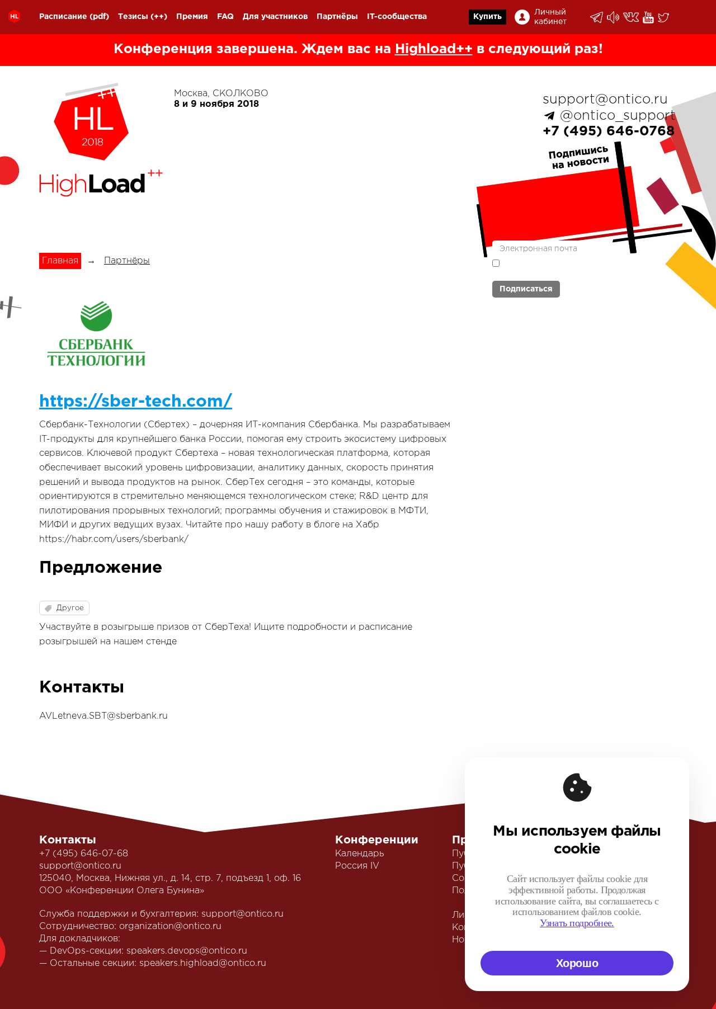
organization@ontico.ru (170, 926)
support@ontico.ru (605, 99)
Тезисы (133, 16)
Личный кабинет (550, 17)
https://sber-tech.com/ (135, 401)
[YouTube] (649, 17)
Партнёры (337, 16)
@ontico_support (618, 116)
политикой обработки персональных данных (559, 268)
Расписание (63, 16)
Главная (60, 261)
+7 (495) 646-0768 (609, 131)
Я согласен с (559, 268)
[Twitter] (664, 17)
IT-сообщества (397, 16)
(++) (158, 16)
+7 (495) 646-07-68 (83, 854)
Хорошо (577, 963)
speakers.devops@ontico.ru (186, 951)
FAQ (225, 16)
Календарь (359, 854)
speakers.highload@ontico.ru (202, 963)
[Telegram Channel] (614, 17)
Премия (192, 16)
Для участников (275, 16)
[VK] (631, 17)
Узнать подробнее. (577, 922)
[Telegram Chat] (597, 17)
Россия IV (357, 866)
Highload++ (434, 49)
